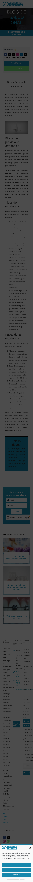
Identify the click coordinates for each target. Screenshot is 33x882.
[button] (30, 848)
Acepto (17, 865)
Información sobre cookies (13, 879)
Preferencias (16, 874)
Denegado (16, 870)
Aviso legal (22, 879)
